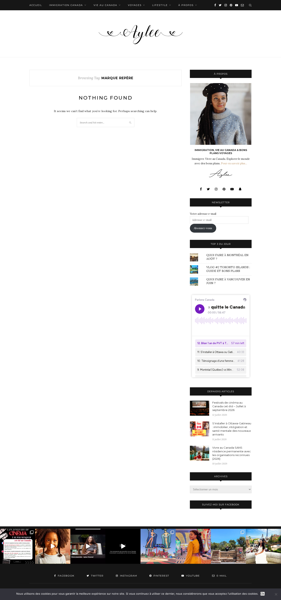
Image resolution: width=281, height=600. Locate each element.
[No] (276, 594)
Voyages (135, 5)
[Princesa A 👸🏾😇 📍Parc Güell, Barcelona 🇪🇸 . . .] (263, 546)
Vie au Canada (105, 5)
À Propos (186, 5)
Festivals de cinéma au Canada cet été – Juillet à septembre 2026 (229, 406)
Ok (262, 593)
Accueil (35, 5)
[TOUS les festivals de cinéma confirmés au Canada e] (17, 546)
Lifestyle (160, 5)
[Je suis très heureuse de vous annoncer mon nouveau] (52, 546)
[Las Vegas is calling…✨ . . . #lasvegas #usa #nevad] (158, 546)
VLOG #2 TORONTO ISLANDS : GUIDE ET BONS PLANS (228, 269)
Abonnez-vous (203, 228)
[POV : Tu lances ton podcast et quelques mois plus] (88, 546)
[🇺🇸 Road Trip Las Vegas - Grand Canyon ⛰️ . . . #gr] (228, 546)
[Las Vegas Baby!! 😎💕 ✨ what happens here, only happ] (193, 546)
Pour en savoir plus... (234, 163)
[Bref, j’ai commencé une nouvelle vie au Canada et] (122, 546)
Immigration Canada (66, 5)
